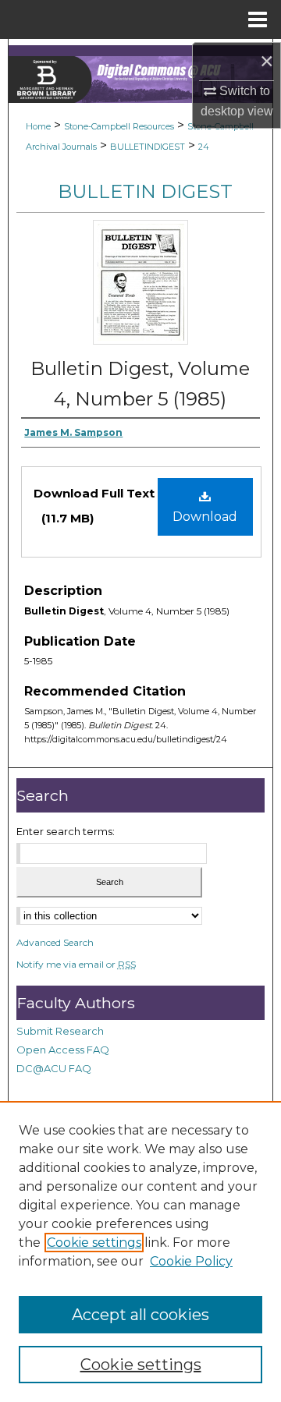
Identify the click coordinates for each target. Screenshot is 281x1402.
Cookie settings (94, 1242)
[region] (140, 1251)
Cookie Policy (191, 1261)
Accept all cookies (140, 1314)
